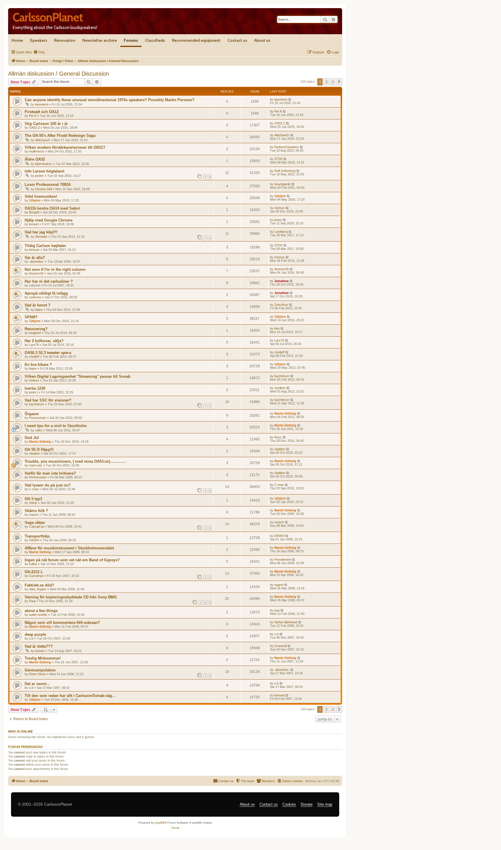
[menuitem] (39, 52)
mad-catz (35, 465)
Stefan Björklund (285, 622)
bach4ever (281, 376)
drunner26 (36, 273)
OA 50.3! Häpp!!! (39, 449)
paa (276, 610)
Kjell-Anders (43, 164)
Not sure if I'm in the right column (55, 269)
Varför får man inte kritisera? (50, 473)
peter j (33, 392)
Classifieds (155, 40)
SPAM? (31, 317)
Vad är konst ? (37, 305)
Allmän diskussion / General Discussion (58, 73)
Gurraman (36, 575)
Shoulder (41, 236)
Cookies (289, 804)
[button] (339, 81)
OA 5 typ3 (33, 499)
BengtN (34, 212)
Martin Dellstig (285, 413)
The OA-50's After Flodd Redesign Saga (60, 135)
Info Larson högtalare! (44, 171)
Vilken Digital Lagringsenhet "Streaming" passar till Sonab (77, 376)
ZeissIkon (281, 304)
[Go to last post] (290, 99)
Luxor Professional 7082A (48, 184)
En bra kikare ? (38, 364)
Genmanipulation (40, 670)
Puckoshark (37, 417)
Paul (32, 601)
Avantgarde (282, 184)
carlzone (35, 297)
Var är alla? (35, 257)
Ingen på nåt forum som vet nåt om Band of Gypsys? (72, 560)
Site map (324, 804)
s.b (31, 638)
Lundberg (281, 231)
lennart (34, 224)
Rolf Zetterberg (284, 170)
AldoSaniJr (42, 140)
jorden (39, 175)
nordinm (280, 388)
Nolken (34, 380)
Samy (33, 502)
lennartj (279, 695)
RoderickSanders (286, 147)
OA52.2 (34, 127)
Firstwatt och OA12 (42, 112)
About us (262, 40)
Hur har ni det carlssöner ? (49, 281)
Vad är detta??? (39, 646)
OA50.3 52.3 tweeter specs (48, 352)
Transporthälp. (38, 536)
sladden (34, 453)
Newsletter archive (99, 40)
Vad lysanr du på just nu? (48, 485)
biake (39, 309)
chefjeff (34, 356)
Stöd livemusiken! (41, 196)
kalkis (33, 564)
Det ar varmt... (37, 684)
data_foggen (37, 589)
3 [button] (333, 81)
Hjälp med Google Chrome (48, 220)
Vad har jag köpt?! (41, 232)
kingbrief (35, 333)
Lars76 (34, 344)
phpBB (159, 822)
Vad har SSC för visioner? (48, 400)
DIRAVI (34, 540)
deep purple (35, 634)
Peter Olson (37, 674)
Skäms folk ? (36, 510)
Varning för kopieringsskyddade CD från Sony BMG (71, 597)
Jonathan (281, 281)
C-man (34, 489)
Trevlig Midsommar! (43, 658)
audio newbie (38, 614)
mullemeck (36, 151)
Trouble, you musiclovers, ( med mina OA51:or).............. (75, 461)
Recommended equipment (196, 40)
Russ (278, 437)
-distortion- (36, 261)
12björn (35, 200)
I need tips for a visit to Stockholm (56, 426)
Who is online (20, 731)
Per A (33, 115)
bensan (34, 249)
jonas (278, 219)
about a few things (41, 611)
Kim (276, 328)
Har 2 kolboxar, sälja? (44, 341)
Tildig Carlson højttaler (45, 246)
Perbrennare (38, 477)
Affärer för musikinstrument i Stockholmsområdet (69, 548)
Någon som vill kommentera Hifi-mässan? (62, 622)
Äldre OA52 (35, 159)
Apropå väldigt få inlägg (46, 293)
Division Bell (43, 189)
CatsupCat (36, 526)
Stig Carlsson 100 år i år (46, 123)
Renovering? (36, 329)
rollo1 (39, 430)
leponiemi (41, 104)
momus (279, 208)
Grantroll (280, 646)
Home (17, 40)
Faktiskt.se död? (39, 585)
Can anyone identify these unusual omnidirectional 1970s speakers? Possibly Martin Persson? (110, 100)
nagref (278, 584)
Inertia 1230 (35, 388)
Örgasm (32, 414)
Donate (307, 804)
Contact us (237, 40)
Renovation (64, 40)
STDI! (278, 159)
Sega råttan (35, 522)
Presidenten (282, 559)
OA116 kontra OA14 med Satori (52, 208)
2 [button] (326, 81)
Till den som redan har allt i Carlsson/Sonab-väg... (70, 695)
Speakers (38, 40)
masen (34, 514)
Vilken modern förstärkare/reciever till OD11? (65, 147)
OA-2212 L (34, 572)
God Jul (32, 437)
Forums (131, 40)
